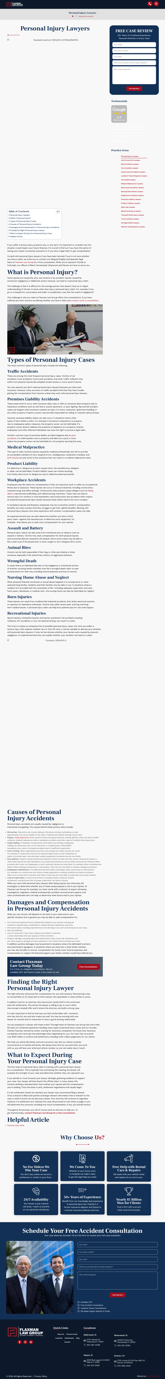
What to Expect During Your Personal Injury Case (31, 233)
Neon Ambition (153, 1376)
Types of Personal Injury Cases (23, 221)
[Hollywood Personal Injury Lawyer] (14, 4)
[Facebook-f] (20, 1342)
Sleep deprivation (22, 837)
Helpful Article (16, 236)
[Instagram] (25, 1342)
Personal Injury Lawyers (20, 215)
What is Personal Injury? (20, 218)
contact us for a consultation (84, 300)
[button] (156, 3)
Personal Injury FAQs (15, 1125)
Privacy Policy (40, 1376)
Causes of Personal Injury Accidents (25, 224)
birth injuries (13, 457)
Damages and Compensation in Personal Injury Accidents (34, 227)
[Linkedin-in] (31, 1342)
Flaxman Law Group (24, 262)
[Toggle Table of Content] (56, 212)
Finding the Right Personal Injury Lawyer (27, 230)
